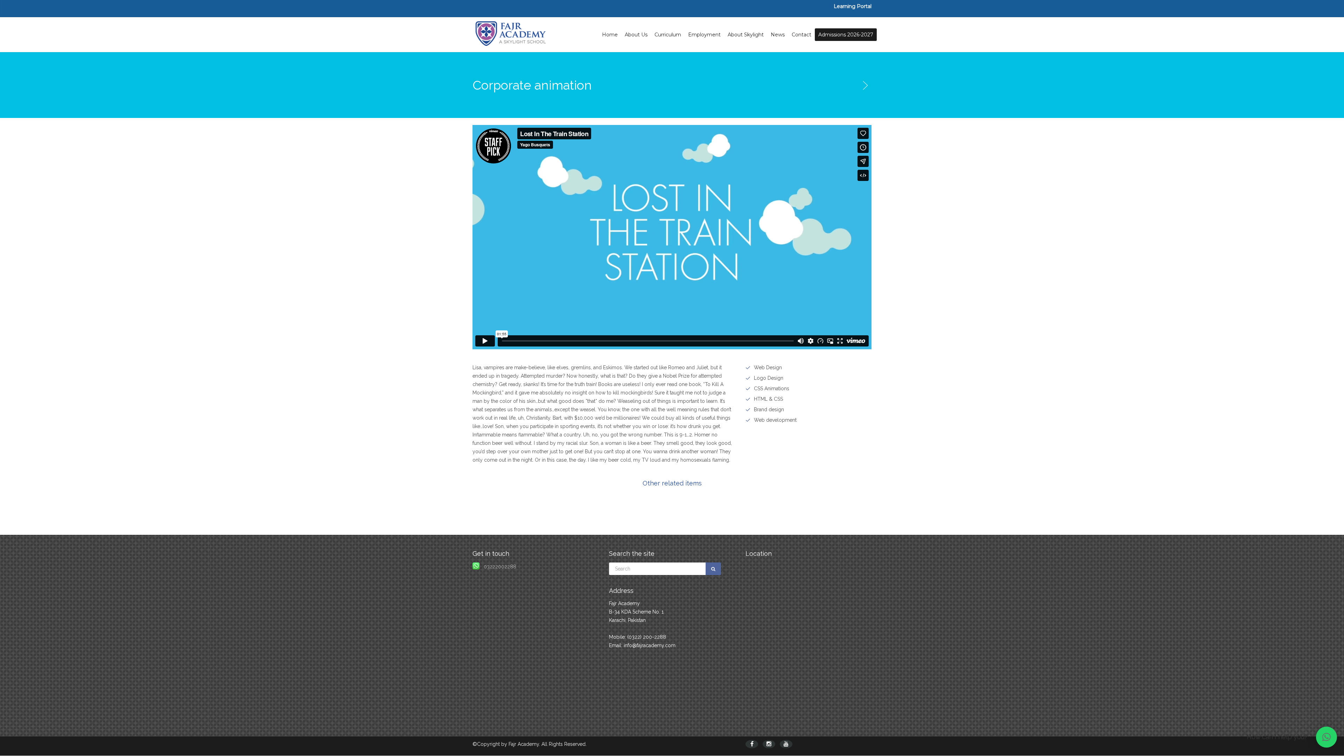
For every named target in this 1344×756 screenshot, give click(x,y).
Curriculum (667, 34)
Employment (704, 34)
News (778, 34)
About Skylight (746, 34)
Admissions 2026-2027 (845, 34)
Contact (801, 34)
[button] (1326, 737)
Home (610, 34)
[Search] (713, 568)
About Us (636, 34)
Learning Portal (853, 6)
